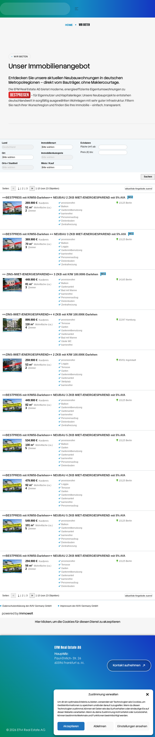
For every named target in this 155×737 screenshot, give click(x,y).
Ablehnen (100, 726)
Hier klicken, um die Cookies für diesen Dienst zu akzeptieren (77, 622)
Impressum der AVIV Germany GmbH (79, 606)
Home (69, 25)
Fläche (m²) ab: (88, 146)
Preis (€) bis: (87, 152)
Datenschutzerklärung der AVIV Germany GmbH (27, 606)
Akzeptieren (71, 726)
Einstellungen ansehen (132, 726)
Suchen (148, 176)
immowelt (26, 613)
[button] (147, 694)
